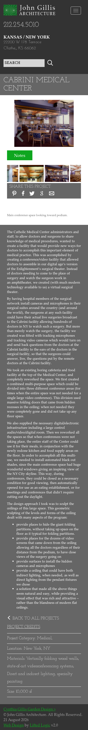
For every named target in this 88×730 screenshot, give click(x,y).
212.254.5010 (21, 25)
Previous (20, 136)
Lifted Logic (40, 725)
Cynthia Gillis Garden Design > (30, 709)
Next (68, 136)
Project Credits (23, 627)
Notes (19, 155)
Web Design (14, 725)
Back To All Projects (35, 619)
